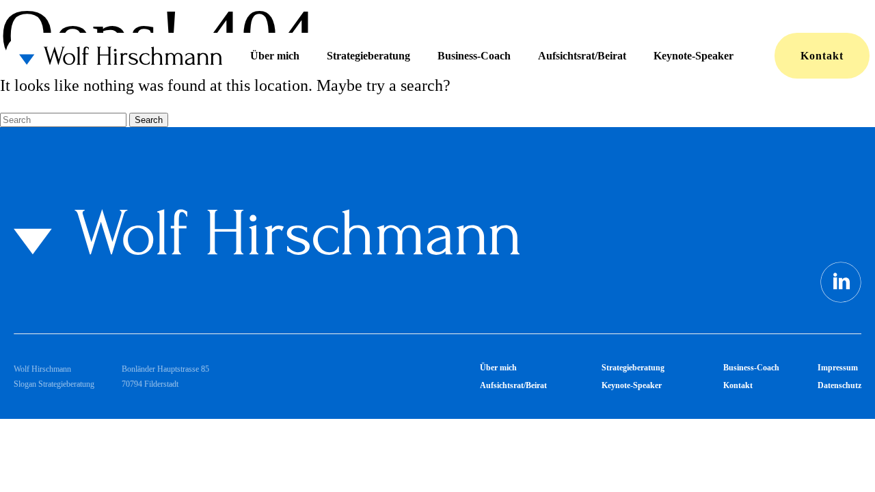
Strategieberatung (368, 56)
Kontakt (822, 56)
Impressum (838, 367)
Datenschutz (839, 385)
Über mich (274, 56)
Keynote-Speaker (693, 56)
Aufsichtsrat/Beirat (582, 56)
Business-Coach (474, 56)
